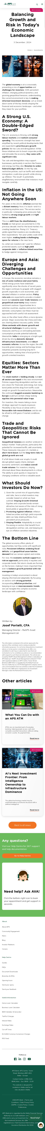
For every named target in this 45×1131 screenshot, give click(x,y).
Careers (5, 949)
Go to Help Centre (22, 856)
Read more (34, 738)
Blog (3, 940)
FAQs (4, 967)
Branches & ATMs (8, 976)
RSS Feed (5, 1038)
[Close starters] (41, 1115)
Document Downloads (10, 972)
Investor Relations (8, 945)
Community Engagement (11, 931)
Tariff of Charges (8, 1016)
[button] (41, 1125)
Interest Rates (7, 1021)
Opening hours (7, 980)
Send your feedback (9, 989)
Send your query (8, 985)
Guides (4, 963)
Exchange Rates (7, 1025)
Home (30, 50)
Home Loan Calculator (10, 1003)
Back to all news (22, 825)
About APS (6, 927)
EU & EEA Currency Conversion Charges (16, 1034)
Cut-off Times (7, 1029)
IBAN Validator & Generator (11, 1012)
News (4, 936)
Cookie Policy (22, 1105)
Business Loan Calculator (11, 1007)
